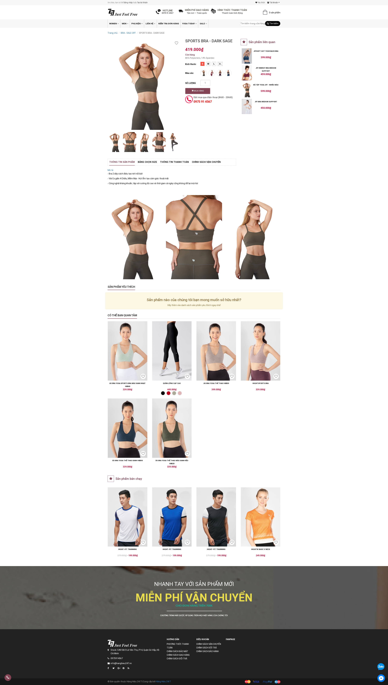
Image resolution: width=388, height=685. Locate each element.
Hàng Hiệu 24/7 (163, 681)
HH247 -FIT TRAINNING (127, 549)
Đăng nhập (128, 3)
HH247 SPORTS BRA (261, 383)
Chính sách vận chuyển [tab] (206, 162)
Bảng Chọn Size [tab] (147, 162)
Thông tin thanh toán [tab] (174, 162)
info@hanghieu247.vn (121, 663)
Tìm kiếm (273, 23)
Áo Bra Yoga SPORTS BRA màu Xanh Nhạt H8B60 (127, 384)
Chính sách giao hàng (178, 655)
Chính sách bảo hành (207, 651)
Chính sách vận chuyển (208, 644)
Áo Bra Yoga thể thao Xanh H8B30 (127, 461)
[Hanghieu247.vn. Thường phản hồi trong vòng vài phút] (381, 678)
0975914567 (117, 658)
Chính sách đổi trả (177, 658)
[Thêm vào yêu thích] (176, 43)
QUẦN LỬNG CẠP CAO (172, 383)
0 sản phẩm (274, 12)
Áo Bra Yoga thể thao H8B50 (216, 383)
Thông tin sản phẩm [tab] (122, 162)
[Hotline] (8, 677)
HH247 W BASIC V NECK (260, 549)
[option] (115, 142)
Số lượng (190, 83)
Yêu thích (261, 3)
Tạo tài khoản (142, 3)
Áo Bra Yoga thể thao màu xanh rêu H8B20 (172, 462)
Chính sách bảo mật (177, 651)
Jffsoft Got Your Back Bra (266, 51)
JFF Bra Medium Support (266, 102)
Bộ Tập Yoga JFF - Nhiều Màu (265, 85)
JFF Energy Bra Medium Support (266, 69)
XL (220, 64)
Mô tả (110, 170)
